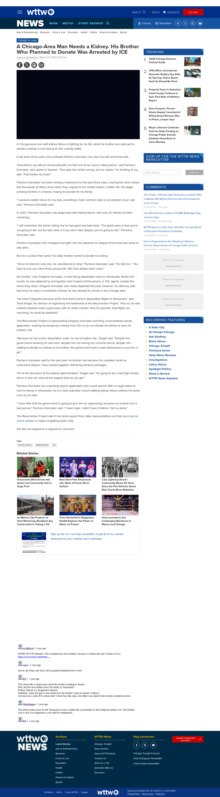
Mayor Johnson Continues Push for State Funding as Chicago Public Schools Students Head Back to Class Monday (164, 135)
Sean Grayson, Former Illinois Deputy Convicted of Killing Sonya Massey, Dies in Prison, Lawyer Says (164, 114)
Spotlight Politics (160, 369)
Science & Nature (109, 32)
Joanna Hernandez (27, 57)
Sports (123, 32)
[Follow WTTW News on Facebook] (178, 23)
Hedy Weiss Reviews (162, 355)
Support (84, 792)
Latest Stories (63, 744)
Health (84, 32)
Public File (160, 794)
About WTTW (71, 792)
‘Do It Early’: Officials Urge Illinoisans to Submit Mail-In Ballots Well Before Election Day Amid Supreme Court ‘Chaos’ (173, 199)
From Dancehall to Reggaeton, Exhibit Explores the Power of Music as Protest (77, 521)
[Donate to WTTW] (108, 792)
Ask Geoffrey (157, 337)
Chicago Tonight (159, 346)
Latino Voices (25, 445)
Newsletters (165, 23)
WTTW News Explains (164, 378)
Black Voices (157, 341)
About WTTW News (104, 753)
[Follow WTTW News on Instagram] (193, 23)
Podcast (146, 23)
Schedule (48, 792)
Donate (193, 12)
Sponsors (99, 772)
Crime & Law (58, 32)
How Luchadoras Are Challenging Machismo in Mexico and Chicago (116, 521)
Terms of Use (147, 794)
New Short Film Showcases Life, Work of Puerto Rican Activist (75, 483)
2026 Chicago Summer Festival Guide (162, 60)
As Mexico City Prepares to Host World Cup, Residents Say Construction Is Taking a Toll (35, 521)
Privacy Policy (134, 794)
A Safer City (156, 327)
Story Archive (90, 23)
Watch (67, 23)
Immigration (42, 445)
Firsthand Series (159, 350)
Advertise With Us (103, 767)
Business (45, 32)
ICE (54, 445)
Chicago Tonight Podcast (146, 753)
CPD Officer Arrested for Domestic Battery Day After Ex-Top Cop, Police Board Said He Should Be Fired (165, 76)
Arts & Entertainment (27, 32)
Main (53, 23)
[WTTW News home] (30, 23)
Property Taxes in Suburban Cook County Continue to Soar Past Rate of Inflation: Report (165, 95)
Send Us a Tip (101, 763)
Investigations (158, 360)
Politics (93, 32)
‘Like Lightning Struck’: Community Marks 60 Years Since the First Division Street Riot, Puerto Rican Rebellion (119, 484)
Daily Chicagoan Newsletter (147, 758)
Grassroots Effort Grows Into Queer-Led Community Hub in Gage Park (34, 483)
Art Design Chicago (161, 332)
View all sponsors (173, 266)
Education (73, 32)
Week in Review (159, 374)
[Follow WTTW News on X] (185, 23)
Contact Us (100, 758)
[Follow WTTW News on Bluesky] (200, 23)
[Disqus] (78, 599)
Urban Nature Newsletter (146, 763)
